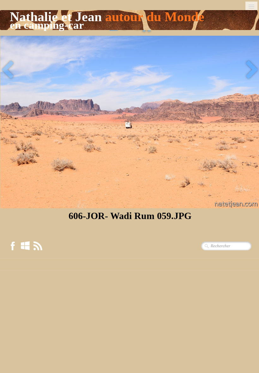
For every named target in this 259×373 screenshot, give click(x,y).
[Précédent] (7, 70)
